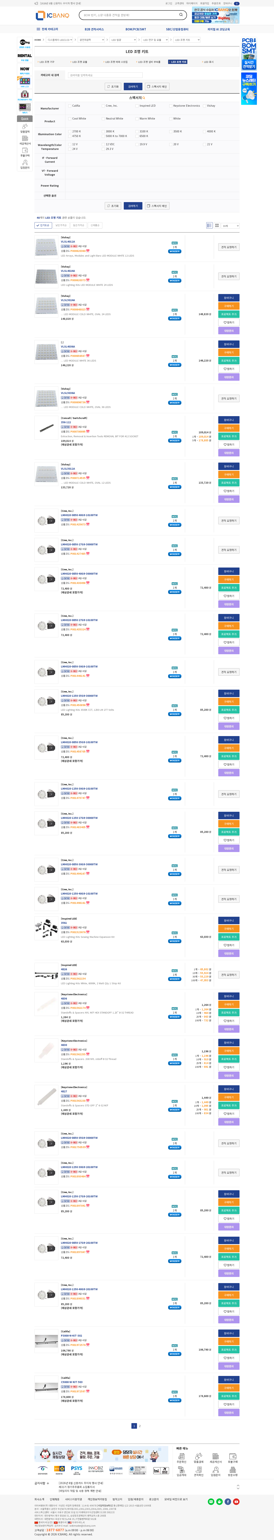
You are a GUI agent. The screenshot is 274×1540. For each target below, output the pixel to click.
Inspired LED (148, 105)
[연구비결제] (76, 1470)
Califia (76, 105)
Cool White (79, 118)
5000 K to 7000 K (116, 136)
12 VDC (110, 144)
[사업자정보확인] (105, 1505)
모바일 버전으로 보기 (176, 1499)
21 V (209, 144)
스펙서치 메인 (159, 86)
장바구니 (230, 3)
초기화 (115, 86)
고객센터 (179, 3)
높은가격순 (78, 225)
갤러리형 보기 (217, 225)
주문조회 (216, 3)
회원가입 (204, 3)
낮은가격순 (61, 225)
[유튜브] (236, 1501)
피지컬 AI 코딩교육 (219, 29)
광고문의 (154, 1499)
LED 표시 (209, 62)
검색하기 (133, 86)
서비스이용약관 (73, 1499)
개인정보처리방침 (97, 1499)
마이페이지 (192, 3)
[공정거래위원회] (42, 1470)
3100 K (144, 131)
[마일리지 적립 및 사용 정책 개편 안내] (80, 1491)
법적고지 (117, 1499)
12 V (75, 144)
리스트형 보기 (209, 225)
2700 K (76, 131)
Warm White (147, 118)
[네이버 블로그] (211, 1501)
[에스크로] (138, 1470)
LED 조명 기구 (47, 62)
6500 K (144, 136)
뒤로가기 (232, 21)
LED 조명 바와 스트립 (116, 62)
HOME (37, 39)
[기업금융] (161, 1470)
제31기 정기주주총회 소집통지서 (77, 1487)
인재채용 (54, 1499)
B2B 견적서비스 (94, 29)
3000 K (110, 131)
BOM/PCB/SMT (136, 29)
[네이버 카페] (219, 1501)
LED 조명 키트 (178, 62)
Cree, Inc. (112, 105)
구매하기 (229, 306)
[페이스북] (228, 1501)
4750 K (76, 136)
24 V (75, 149)
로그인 (169, 3)
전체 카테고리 (50, 29)
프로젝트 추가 (229, 314)
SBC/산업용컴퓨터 (177, 29)
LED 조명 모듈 (80, 62)
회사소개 (39, 1499)
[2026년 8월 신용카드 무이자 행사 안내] (60, 3)
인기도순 (44, 225)
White (177, 118)
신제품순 (95, 225)
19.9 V (143, 144)
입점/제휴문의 (136, 1499)
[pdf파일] (87, 250)
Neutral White (114, 118)
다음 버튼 (238, 1488)
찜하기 (230, 322)
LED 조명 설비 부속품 (149, 62)
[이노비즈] (96, 1470)
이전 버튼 (238, 1485)
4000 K (211, 131)
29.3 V (109, 149)
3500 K (177, 131)
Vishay (211, 105)
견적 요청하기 (229, 247)
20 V (176, 144)
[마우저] (116, 1470)
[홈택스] (59, 1470)
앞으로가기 (237, 21)
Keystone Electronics (186, 105)
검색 (181, 14)
